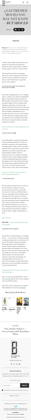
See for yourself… (6, 218)
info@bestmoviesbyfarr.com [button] (16, 360)
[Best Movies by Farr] (6, 2)
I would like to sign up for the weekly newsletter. (16, 390)
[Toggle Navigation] (27, 2)
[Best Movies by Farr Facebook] (11, 364)
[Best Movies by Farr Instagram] (17, 364)
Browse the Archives (15, 380)
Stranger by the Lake (8, 229)
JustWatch (22, 414)
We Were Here (6, 178)
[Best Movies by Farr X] (14, 364)
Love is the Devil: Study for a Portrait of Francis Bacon (13, 86)
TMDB (12, 408)
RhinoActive (22, 417)
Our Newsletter (15, 371)
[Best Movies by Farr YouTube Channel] (19, 364)
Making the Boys (7, 133)
